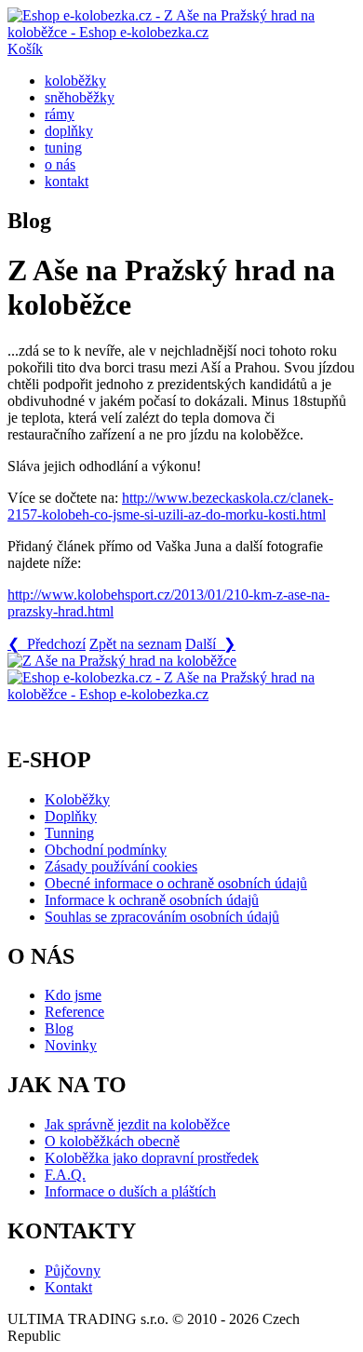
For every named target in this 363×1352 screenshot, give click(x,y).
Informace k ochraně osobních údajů (152, 900)
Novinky (71, 1045)
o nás (60, 164)
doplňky (69, 131)
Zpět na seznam (135, 644)
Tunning (69, 833)
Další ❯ (210, 644)
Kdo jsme (73, 995)
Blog (59, 1028)
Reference (74, 1012)
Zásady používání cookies (121, 866)
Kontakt (68, 1287)
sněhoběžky (79, 97)
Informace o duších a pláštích (130, 1191)
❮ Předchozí (46, 644)
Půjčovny (73, 1270)
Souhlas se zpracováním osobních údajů (162, 917)
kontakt (66, 181)
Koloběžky (77, 799)
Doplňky (71, 816)
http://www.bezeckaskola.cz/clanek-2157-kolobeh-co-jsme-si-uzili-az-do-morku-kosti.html (170, 506)
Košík (25, 49)
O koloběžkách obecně (112, 1141)
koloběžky (75, 80)
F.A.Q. (65, 1175)
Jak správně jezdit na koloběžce (137, 1124)
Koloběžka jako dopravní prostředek (152, 1158)
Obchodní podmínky (106, 850)
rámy (59, 114)
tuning (63, 147)
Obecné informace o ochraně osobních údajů (176, 883)
